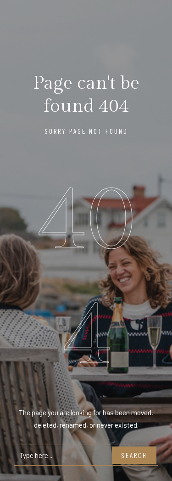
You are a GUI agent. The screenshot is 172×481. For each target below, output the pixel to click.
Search (134, 455)
